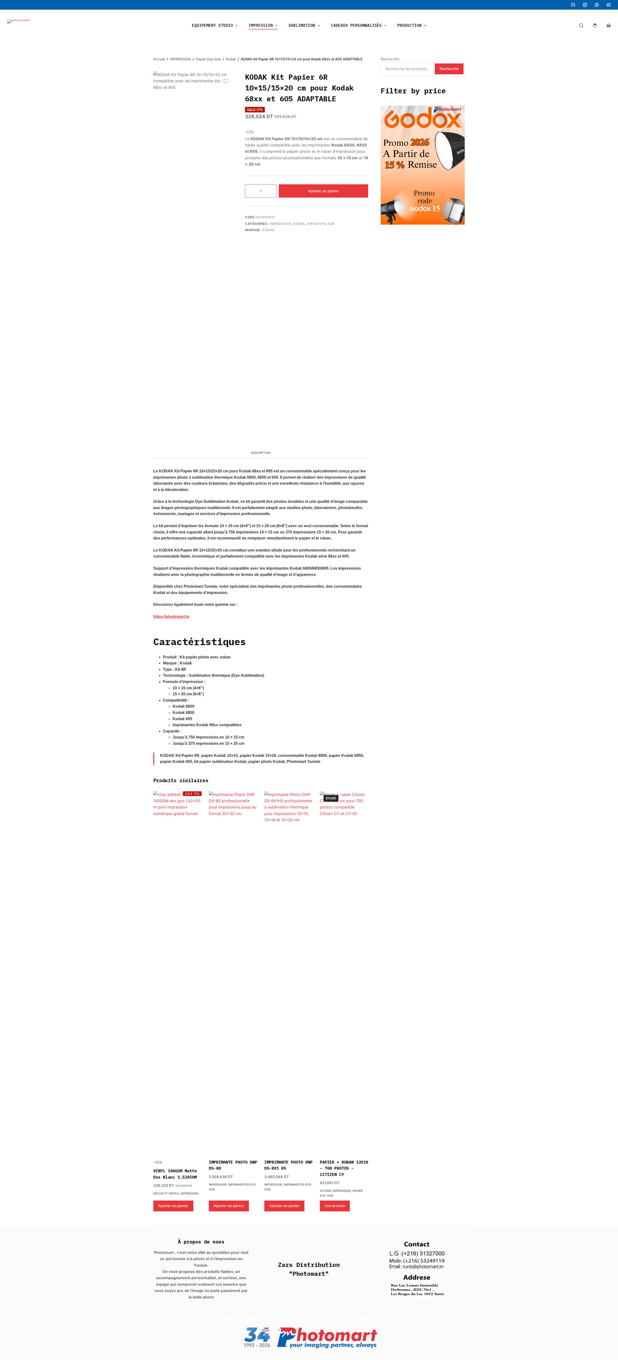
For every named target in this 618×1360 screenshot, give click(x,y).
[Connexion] (595, 25)
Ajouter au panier (323, 191)
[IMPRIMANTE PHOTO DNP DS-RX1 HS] (288, 972)
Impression (261, 25)
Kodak (299, 224)
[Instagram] (585, 5)
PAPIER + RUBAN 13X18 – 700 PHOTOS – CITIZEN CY (344, 1168)
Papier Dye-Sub (321, 224)
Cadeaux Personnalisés (356, 25)
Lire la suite (335, 1205)
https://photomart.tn (171, 616)
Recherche (390, 59)
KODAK (269, 230)
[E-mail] (608, 5)
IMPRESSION (280, 224)
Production (409, 25)
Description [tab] (261, 453)
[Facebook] (573, 5)
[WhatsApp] (597, 5)
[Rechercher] (581, 25)
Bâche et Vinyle (166, 1193)
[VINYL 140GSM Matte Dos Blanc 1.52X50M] (177, 972)
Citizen (325, 1191)
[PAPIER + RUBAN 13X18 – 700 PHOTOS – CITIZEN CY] (344, 972)
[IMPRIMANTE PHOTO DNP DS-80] (233, 972)
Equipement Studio (212, 25)
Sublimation (301, 25)
